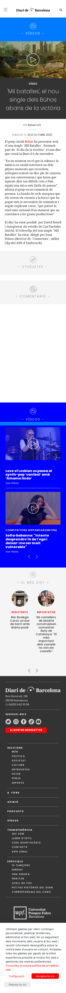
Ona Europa (21, 874)
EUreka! (17, 869)
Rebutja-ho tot (17, 984)
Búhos (29, 141)
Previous (29, 555)
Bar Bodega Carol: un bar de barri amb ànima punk (20, 622)
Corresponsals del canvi (31, 891)
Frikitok (18, 878)
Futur (16, 773)
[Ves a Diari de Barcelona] (31, 10)
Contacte (19, 847)
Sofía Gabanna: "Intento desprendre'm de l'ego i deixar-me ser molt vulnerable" (27, 541)
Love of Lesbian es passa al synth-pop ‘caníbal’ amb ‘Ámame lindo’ (29, 475)
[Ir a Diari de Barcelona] (33, 689)
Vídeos (13, 820)
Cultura (18, 764)
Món (15, 751)
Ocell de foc (22, 883)
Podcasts (15, 811)
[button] (5, 9)
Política (18, 756)
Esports (18, 782)
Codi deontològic (26, 842)
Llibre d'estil (22, 838)
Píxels (16, 778)
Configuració (16, 976)
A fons (13, 792)
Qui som (18, 833)
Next (36, 555)
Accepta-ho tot (45, 976)
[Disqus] (33, 352)
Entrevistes (21, 769)
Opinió (13, 802)
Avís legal (20, 851)
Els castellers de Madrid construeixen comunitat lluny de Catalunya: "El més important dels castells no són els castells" (46, 634)
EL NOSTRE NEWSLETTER (26, 730)
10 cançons (21, 865)
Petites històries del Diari (32, 887)
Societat (19, 760)
